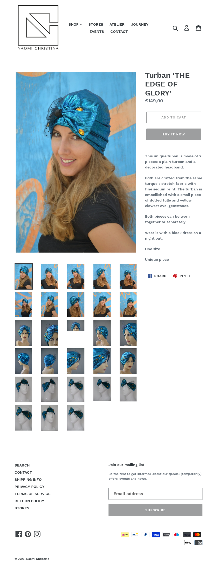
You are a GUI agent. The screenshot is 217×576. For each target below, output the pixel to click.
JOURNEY (139, 24)
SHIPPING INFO (28, 479)
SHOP (74, 24)
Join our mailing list (126, 465)
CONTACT (119, 31)
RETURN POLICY (29, 501)
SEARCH (22, 465)
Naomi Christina (37, 559)
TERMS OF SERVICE (33, 494)
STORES (95, 24)
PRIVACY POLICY (29, 486)
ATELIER (117, 24)
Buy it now (173, 134)
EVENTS (96, 31)
